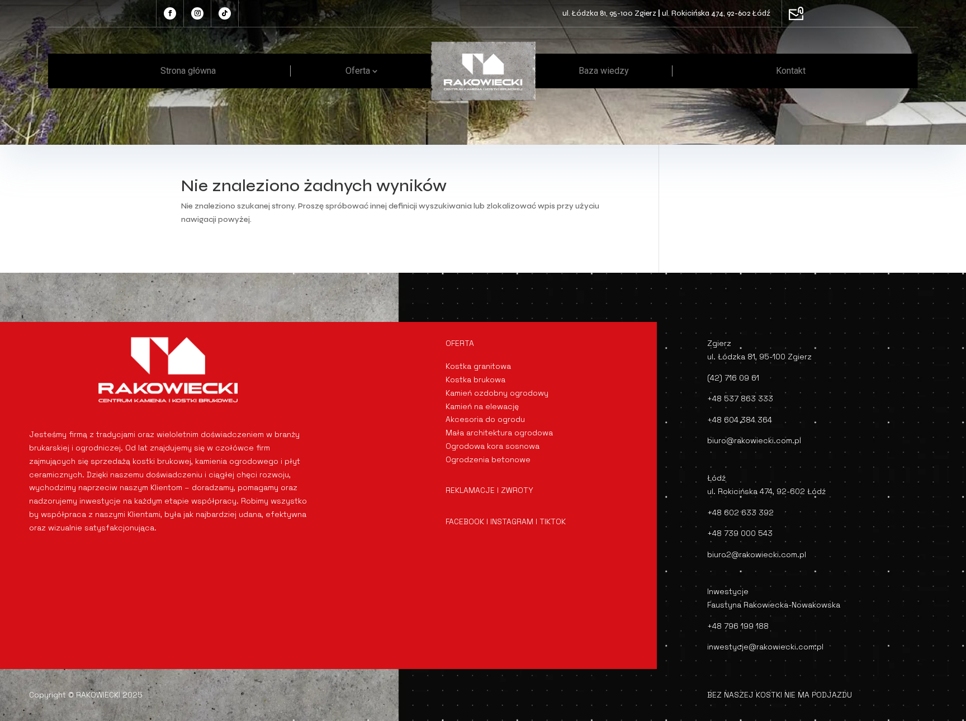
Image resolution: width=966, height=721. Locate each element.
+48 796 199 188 (738, 626)
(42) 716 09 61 (733, 378)
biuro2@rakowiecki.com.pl (756, 554)
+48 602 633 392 (740, 512)
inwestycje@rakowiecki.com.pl (765, 647)
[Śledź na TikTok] (225, 13)
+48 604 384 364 (739, 420)
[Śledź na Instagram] (197, 13)
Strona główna (188, 70)
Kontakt (791, 70)
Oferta (357, 70)
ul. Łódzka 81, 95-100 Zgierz (609, 13)
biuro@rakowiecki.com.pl (754, 440)
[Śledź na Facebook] (170, 13)
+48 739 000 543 (740, 533)
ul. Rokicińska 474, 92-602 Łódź (716, 13)
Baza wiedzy (604, 70)
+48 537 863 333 (740, 398)
